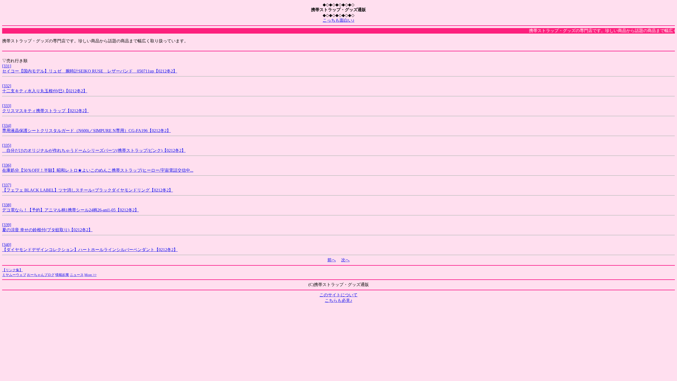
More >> (90, 275)
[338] (6, 205)
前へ (331, 260)
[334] (6, 125)
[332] (6, 86)
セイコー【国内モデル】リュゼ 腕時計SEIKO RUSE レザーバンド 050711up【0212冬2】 (89, 71)
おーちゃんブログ (40, 275)
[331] (6, 66)
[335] (6, 145)
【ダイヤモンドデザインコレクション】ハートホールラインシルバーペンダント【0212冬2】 (90, 249)
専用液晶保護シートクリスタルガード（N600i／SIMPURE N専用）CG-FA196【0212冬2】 (86, 130)
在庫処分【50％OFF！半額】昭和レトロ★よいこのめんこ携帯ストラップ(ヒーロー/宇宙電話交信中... (97, 170)
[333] (6, 105)
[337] (6, 185)
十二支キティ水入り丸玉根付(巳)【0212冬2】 (44, 91)
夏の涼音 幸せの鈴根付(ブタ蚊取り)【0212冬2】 (47, 230)
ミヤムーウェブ (14, 275)
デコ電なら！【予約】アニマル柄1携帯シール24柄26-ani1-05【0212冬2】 (70, 210)
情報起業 (62, 275)
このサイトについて (338, 295)
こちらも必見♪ (338, 300)
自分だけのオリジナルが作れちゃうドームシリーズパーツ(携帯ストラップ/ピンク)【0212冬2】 (94, 150)
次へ (345, 260)
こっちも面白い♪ (338, 20)
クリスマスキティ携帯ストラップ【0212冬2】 (45, 110)
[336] (6, 165)
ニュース (77, 275)
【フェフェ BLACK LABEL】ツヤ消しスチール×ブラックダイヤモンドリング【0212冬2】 (87, 190)
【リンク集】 (12, 270)
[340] (6, 244)
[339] (6, 225)
